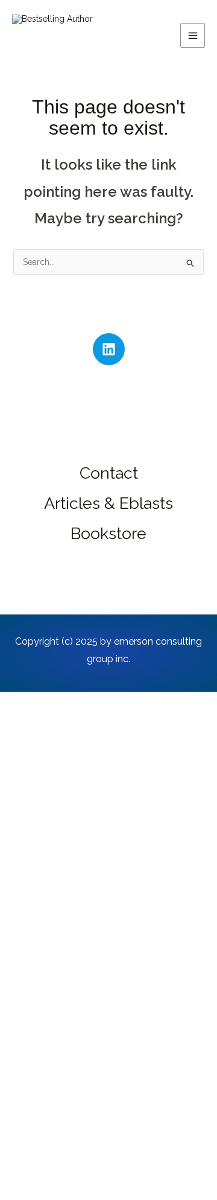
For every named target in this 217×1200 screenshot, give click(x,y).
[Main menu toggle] (192, 35)
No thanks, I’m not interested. (108, 1185)
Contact (109, 473)
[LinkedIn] (109, 349)
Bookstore (108, 533)
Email (37, 1077)
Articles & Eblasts (108, 503)
